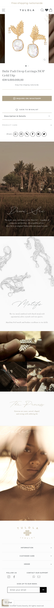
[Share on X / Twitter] (44, 134)
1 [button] (26, 66)
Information (27, 548)
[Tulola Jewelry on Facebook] (14, 576)
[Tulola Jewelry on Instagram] (8, 576)
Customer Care (27, 556)
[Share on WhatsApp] (15, 134)
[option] (27, 38)
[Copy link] (27, 134)
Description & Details (15, 116)
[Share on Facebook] (32, 134)
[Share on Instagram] (21, 134)
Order (27, 564)
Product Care (10, 125)
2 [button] (28, 66)
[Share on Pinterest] (38, 134)
